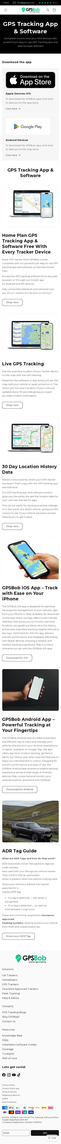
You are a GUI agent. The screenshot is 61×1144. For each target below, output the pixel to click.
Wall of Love (9, 1058)
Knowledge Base (12, 1035)
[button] (6, 10)
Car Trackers (9, 975)
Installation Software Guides (19, 1044)
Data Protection (9, 1102)
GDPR (5, 1099)
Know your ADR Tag (18, 936)
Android (10, 284)
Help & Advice (10, 998)
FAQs (5, 1040)
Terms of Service (9, 1092)
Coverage (8, 1049)
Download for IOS (17, 657)
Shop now (12, 302)
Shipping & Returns (11, 1095)
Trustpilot (8, 1053)
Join (45, 1133)
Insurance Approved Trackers (20, 989)
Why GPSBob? (11, 1017)
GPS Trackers (10, 984)
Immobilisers (9, 980)
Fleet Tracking (11, 993)
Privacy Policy (8, 1085)
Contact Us (8, 1021)
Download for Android (19, 789)
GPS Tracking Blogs (14, 1012)
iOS (23, 284)
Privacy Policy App (10, 1088)
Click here (11, 108)
